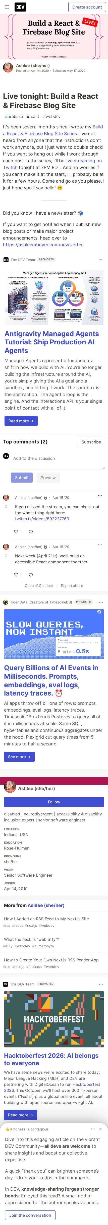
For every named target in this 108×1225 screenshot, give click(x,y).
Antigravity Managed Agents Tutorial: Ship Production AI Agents (52, 342)
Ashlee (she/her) (33, 65)
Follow (54, 801)
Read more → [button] (21, 420)
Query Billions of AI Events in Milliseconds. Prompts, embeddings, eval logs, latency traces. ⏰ (51, 680)
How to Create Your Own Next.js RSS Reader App (51, 963)
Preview (48, 477)
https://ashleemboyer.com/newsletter (43, 244)
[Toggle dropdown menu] (100, 260)
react (33, 116)
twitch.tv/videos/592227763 (42, 518)
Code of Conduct (39, 585)
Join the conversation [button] (30, 1215)
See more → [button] (19, 756)
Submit (22, 477)
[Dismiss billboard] (100, 1129)
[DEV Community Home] (20, 7)
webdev (52, 116)
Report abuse (72, 585)
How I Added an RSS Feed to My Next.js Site (46, 922)
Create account (87, 7)
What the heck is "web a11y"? (31, 942)
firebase (14, 116)
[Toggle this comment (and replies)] (6, 507)
